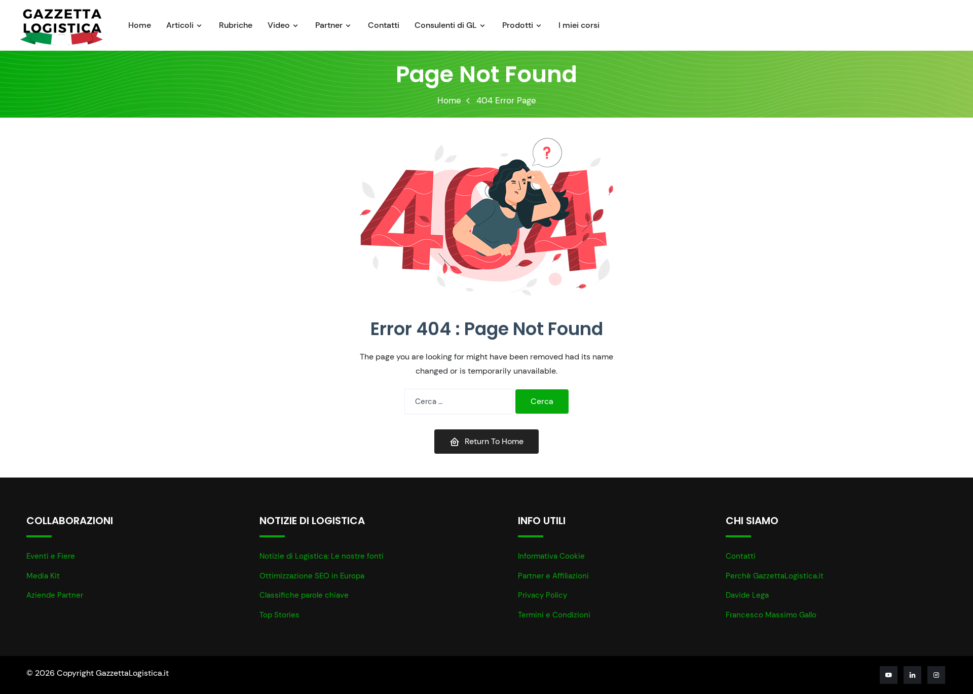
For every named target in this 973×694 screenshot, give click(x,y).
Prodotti (517, 25)
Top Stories (279, 615)
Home (139, 25)
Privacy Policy (542, 595)
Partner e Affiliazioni (553, 576)
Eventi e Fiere (50, 556)
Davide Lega (747, 595)
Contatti (383, 25)
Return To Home (494, 441)
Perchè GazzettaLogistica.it (775, 576)
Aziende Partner (54, 595)
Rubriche (235, 25)
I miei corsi (579, 25)
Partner (329, 25)
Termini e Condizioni (554, 615)
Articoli (180, 25)
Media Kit (43, 576)
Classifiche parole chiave (304, 595)
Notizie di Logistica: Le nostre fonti (321, 556)
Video (279, 25)
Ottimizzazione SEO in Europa (311, 576)
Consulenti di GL (446, 25)
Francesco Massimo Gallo (771, 615)
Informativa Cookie (551, 556)
